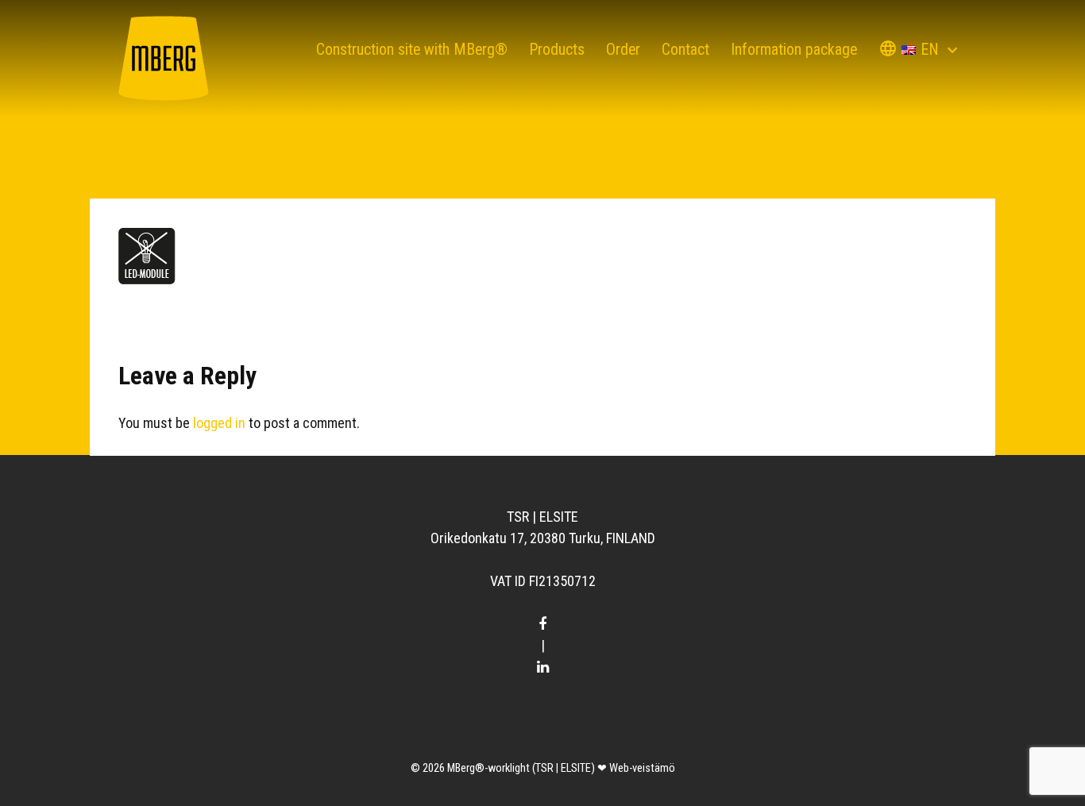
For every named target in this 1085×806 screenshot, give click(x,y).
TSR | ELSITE (542, 516)
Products (557, 49)
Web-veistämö (642, 768)
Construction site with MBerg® (412, 49)
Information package (794, 49)
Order (623, 49)
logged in (219, 423)
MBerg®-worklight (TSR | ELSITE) (521, 768)
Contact (685, 49)
